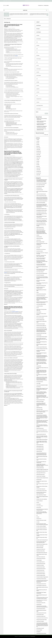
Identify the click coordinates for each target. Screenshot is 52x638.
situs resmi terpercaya (39, 500)
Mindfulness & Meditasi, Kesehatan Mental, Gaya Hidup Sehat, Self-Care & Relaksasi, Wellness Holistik (41, 393)
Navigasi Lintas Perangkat (40, 401)
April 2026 (37, 144)
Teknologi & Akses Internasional (40, 558)
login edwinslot (38, 386)
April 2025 (37, 164)
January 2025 (38, 169)
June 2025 (37, 161)
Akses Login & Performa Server (40, 184)
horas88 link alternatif (15, 311)
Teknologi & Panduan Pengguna (40, 573)
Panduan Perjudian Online (39, 444)
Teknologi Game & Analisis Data (40, 602)
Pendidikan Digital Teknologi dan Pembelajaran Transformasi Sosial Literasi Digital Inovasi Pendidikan (42, 465)
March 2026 (38, 146)
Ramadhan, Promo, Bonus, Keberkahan (41, 499)
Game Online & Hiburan (39, 251)
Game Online (38, 247)
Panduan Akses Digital (39, 409)
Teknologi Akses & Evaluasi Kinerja (41, 578)
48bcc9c (6, 28)
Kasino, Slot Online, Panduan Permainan (41, 316)
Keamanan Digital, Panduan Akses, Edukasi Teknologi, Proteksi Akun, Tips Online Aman (41, 339)
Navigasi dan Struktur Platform (40, 399)
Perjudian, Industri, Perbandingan (40, 476)
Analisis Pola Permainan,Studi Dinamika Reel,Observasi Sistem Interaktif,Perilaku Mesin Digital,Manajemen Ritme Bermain (41, 198)
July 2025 (37, 159)
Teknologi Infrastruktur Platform (40, 608)
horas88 (16, 55)
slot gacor (37, 35)
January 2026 (38, 149)
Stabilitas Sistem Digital (39, 547)
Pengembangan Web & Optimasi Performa (42, 471)
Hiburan (37, 292)
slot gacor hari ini (38, 98)
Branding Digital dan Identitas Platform (41, 210)
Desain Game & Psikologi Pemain (41, 223)
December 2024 (38, 171)
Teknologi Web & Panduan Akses (40, 616)
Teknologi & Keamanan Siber (40, 570)
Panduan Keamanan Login (39, 428)
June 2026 (37, 141)
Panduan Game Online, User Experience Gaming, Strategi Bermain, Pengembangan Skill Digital (42, 425)
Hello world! (46, 134)
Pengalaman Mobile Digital (40, 467)
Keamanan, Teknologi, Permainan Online (41, 348)
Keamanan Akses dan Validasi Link (41, 325)
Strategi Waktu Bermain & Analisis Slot (41, 552)
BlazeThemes (33, 636)
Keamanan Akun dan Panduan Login (41, 327)
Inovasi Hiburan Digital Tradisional (41, 304)
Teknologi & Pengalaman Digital (40, 575)
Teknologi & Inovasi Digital (40, 565)
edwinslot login (38, 240)
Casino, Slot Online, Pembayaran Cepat (41, 218)
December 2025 (38, 151)
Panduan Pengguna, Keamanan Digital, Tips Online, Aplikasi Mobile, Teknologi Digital (41, 442)
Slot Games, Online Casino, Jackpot (41, 520)
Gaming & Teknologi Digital (40, 275)
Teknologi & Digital (39, 560)
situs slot (37, 85)
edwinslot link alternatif (39, 238)
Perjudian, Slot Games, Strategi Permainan (42, 477)
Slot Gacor (37, 55)
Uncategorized (38, 631)
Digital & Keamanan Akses (40, 227)
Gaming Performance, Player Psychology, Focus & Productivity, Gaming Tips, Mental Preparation (42, 278)
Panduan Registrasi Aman (39, 446)
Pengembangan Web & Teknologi (40, 472)
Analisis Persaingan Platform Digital (41, 195)
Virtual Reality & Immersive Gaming (41, 633)
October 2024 (38, 174)
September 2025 (38, 156)
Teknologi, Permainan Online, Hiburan (41, 619)
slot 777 (37, 65)
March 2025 (38, 166)
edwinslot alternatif (39, 236)
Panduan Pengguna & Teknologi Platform (41, 439)
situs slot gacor (38, 38)
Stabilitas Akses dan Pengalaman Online (41, 544)
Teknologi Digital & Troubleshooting (41, 585)
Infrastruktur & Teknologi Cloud (40, 295)
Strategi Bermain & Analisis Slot (40, 549)
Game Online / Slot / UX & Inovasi (41, 249)
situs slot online (38, 507)
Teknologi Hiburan (38, 604)
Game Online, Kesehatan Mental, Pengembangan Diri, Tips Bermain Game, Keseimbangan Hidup (41, 261)
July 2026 (37, 139)
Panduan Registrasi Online (40, 449)
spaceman (37, 88)
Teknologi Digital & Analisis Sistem (41, 583)
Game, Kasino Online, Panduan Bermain (41, 273)
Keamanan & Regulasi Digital (40, 319)
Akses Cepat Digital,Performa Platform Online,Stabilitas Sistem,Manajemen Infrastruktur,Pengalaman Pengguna (41, 180)
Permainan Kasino (38, 479)
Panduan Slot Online (39, 451)
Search (37, 111)
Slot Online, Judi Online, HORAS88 (41, 526)
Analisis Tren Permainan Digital (40, 202)
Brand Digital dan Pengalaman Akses (41, 208)
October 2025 (38, 154)
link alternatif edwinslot (39, 381)
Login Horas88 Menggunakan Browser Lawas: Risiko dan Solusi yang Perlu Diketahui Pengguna (13, 25)
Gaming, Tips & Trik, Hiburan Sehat (41, 285)
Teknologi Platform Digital (40, 614)
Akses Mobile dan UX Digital (40, 186)
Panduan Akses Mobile (39, 413)
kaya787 (5, 272)
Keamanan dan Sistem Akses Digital (41, 333)
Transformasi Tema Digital (40, 621)
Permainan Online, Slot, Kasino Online (41, 490)
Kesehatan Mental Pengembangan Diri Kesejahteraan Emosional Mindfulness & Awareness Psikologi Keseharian (41, 356)
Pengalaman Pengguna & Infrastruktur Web (42, 469)
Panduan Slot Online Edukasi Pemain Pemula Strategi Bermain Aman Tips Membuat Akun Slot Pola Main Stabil (41, 454)
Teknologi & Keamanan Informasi (40, 568)
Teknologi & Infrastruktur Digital (40, 563)
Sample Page (25, 10)
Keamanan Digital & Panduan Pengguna (41, 336)
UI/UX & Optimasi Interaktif (40, 628)
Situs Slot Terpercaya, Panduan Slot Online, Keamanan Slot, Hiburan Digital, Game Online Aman (41, 512)
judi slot (37, 307)
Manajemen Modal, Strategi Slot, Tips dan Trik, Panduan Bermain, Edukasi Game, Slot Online (42, 389)
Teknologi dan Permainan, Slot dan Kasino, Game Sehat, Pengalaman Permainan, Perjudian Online (42, 581)
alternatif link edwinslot (39, 189)
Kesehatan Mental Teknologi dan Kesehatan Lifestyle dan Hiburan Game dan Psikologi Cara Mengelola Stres (41, 360)
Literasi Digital (38, 383)
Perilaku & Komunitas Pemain (40, 474)
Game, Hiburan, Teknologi (39, 271)
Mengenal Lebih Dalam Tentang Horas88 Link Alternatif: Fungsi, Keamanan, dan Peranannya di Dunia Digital (13, 307)
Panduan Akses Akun (39, 407)
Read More (5, 148)
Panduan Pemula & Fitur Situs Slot (41, 434)
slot (37, 48)
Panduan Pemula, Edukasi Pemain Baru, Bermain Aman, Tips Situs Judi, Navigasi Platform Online (41, 437)
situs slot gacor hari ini (39, 105)
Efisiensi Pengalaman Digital (40, 241)
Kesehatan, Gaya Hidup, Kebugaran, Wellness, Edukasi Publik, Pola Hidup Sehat (41, 363)
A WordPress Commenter (40, 134)
